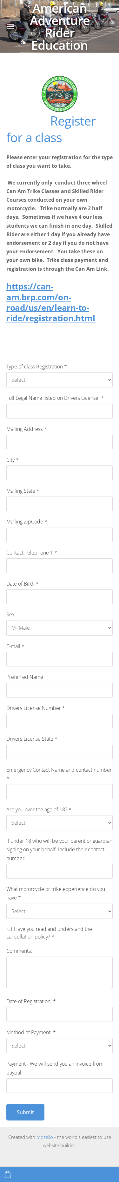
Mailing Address (26, 428)
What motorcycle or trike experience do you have (55, 893)
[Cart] (7, 1174)
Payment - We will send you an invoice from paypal (54, 1068)
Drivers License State (31, 738)
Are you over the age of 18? (38, 809)
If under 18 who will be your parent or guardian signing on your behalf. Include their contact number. (59, 849)
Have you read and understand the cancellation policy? (49, 932)
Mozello (44, 1137)
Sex (10, 614)
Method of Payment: (31, 1032)
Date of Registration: (31, 1001)
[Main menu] (10, 26)
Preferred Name (24, 676)
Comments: (19, 950)
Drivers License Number (35, 708)
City (12, 459)
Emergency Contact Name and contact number (59, 774)
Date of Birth (22, 583)
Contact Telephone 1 (31, 552)
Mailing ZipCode (26, 521)
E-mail (15, 646)
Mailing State (22, 490)
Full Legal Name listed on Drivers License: (55, 397)
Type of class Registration (36, 366)
